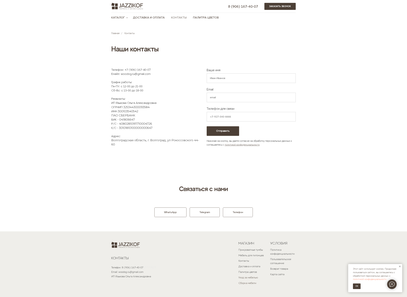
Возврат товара (279, 268)
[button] (280, 6)
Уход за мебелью (248, 277)
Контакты (243, 260)
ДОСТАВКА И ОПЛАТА (149, 17)
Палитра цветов (247, 272)
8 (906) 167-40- (241, 6)
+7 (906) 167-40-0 (137, 70)
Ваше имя (213, 70)
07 (256, 6)
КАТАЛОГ (118, 17)
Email (210, 89)
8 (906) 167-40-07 (132, 267)
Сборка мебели (247, 283)
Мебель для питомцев (251, 255)
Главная (115, 33)
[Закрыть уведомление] (399, 266)
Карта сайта (277, 274)
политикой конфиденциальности (242, 144)
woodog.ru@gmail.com (130, 272)
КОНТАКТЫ (179, 17)
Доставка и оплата (249, 266)
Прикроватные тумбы (250, 249)
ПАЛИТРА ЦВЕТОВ (206, 17)
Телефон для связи (220, 109)
